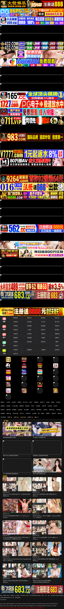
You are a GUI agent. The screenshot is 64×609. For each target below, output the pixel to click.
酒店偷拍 (38, 406)
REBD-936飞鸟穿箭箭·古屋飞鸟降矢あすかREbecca (45, 495)
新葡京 (52, 402)
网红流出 (43, 329)
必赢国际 (3, 406)
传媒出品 (15, 345)
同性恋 (57, 345)
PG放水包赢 (15, 406)
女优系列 (29, 334)
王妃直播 (50, 406)
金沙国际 (34, 413)
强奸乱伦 (29, 318)
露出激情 (29, 341)
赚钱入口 (37, 417)
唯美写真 (43, 341)
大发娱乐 (33, 409)
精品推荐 (15, 318)
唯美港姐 (43, 326)
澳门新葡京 (26, 409)
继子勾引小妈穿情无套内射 (10, 455)
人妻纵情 (43, 349)
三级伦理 (15, 321)
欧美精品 (43, 318)
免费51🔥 (8, 413)
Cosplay (43, 321)
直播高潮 (21, 406)
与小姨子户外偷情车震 (39, 437)
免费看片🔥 (51, 409)
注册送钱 (36, 402)
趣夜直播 (8, 409)
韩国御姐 (29, 326)
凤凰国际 (8, 406)
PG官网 (8, 402)
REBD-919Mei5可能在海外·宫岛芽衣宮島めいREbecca (16, 581)
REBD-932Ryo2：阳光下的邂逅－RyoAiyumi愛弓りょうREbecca (47, 516)
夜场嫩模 (14, 409)
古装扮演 (15, 334)
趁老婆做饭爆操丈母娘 (9, 437)
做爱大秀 (54, 413)
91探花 (29, 329)
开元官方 (22, 413)
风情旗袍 (15, 337)
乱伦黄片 (56, 406)
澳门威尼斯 (3, 417)
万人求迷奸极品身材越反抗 (10, 473)
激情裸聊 (3, 413)
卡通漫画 (15, 341)
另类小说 (15, 353)
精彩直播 (27, 406)
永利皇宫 (45, 409)
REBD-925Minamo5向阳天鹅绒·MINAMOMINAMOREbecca (42, 581)
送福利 (48, 402)
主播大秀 (44, 406)
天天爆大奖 (28, 413)
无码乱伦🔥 (15, 413)
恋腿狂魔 (57, 334)
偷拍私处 (3, 409)
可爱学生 (43, 334)
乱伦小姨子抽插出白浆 (39, 473)
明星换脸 (29, 337)
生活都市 (15, 349)
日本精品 (29, 321)
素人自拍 (57, 321)
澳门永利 (25, 402)
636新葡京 (58, 409)
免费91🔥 (10, 417)
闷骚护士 (57, 337)
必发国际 (20, 409)
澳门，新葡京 (41, 413)
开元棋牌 (14, 402)
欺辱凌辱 (15, 329)
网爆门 (57, 341)
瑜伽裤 (43, 337)
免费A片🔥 (16, 417)
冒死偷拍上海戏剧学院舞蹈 (40, 455)
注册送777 (42, 402)
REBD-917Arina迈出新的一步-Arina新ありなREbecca (45, 538)
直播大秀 (60, 413)
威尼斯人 (3, 402)
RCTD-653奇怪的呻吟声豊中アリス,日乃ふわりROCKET (16, 516)
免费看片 (48, 413)
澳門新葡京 (39, 409)
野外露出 (57, 329)
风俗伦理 (57, 349)
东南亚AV (57, 326)
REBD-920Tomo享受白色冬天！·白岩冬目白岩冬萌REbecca (16, 495)
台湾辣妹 (15, 326)
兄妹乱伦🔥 (23, 417)
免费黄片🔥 (30, 417)
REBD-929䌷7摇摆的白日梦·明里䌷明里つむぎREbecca (46, 559)
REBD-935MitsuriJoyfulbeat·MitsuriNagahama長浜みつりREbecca (17, 559)
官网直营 (19, 402)
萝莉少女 (57, 318)
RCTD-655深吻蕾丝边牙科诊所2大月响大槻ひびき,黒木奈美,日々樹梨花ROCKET (16, 538)
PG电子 (30, 402)
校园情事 (29, 349)
